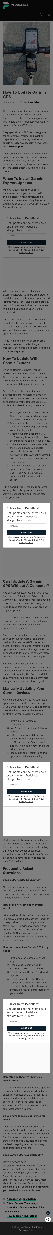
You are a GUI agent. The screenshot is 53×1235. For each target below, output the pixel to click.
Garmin (18, 1203)
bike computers (17, 146)
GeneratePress (26, 1230)
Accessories (14, 1198)
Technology (29, 1198)
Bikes (10, 1203)
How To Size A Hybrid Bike (22, 1215)
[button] (40, 14)
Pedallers (40, 6)
